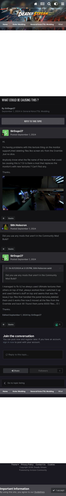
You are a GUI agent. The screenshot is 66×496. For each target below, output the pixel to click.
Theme (14, 464)
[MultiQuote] (3, 218)
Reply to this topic (33, 121)
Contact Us (40, 464)
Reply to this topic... (18, 354)
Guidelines (39, 492)
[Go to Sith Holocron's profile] (5, 227)
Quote (11, 218)
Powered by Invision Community (33, 470)
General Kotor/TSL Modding (36, 111)
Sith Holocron (18, 225)
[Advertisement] (33, 63)
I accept (59, 490)
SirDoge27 (10, 108)
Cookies (51, 464)
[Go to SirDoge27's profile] (5, 133)
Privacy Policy (27, 464)
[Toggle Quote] (7, 268)
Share (16, 370)
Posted (23, 134)
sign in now (8, 342)
